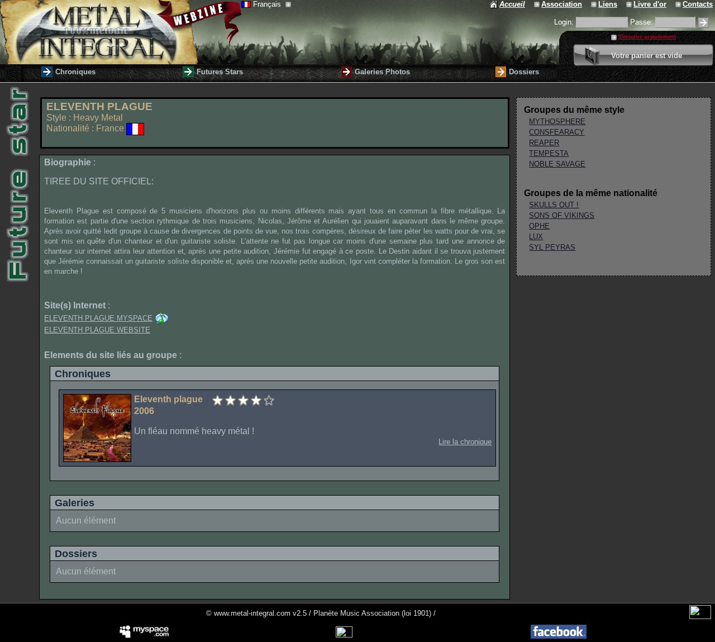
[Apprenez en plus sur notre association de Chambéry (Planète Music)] (537, 4)
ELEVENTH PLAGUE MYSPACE (98, 318)
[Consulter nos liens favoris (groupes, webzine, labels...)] (594, 4)
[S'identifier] (703, 22)
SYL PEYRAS (552, 247)
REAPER (544, 143)
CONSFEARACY (556, 132)
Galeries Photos (382, 72)
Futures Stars (220, 72)
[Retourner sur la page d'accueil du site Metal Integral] (120, 32)
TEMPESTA (549, 153)
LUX (536, 236)
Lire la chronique (465, 441)
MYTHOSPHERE (557, 121)
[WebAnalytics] (700, 616)
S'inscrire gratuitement (647, 37)
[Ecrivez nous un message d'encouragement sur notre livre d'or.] (629, 4)
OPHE (539, 226)
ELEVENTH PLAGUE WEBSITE (97, 330)
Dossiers (524, 72)
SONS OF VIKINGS (561, 215)
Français (268, 4)
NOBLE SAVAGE (557, 164)
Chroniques (75, 72)
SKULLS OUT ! (554, 205)
